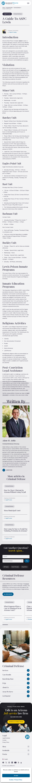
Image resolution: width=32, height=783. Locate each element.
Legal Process (7, 14)
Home (3, 7)
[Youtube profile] (15, 762)
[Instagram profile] (9, 762)
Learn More (9, 470)
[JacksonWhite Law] (10, 3)
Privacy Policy (18, 779)
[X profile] (6, 762)
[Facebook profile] (3, 762)
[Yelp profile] (18, 762)
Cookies (11, 779)
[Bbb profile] (21, 762)
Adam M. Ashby (13, 32)
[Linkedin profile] (12, 762)
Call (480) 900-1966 (16, 717)
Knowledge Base (9, 7)
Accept (16, 775)
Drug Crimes (25, 566)
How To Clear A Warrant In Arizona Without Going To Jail (15, 491)
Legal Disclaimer (6, 738)
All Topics (6, 566)
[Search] (27, 561)
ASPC (20, 41)
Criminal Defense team (18, 381)
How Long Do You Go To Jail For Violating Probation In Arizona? (15, 530)
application (23, 70)
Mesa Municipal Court (12, 510)
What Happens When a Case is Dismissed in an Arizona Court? (12, 608)
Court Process (15, 566)
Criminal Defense (17, 7)
